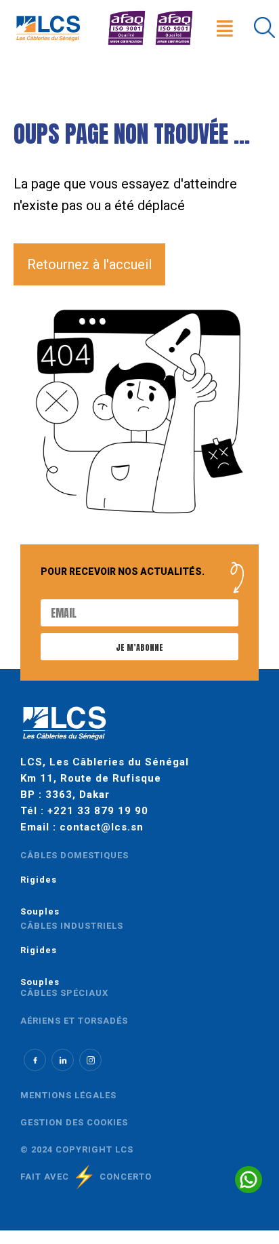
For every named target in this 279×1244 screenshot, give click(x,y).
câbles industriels (71, 926)
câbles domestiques (74, 855)
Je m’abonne (139, 647)
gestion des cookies (74, 1122)
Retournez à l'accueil (89, 264)
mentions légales (68, 1095)
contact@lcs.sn (102, 827)
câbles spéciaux (64, 993)
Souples (40, 911)
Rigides (38, 880)
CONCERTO (126, 1176)
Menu (228, 11)
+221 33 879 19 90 (97, 811)
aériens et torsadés (74, 1021)
